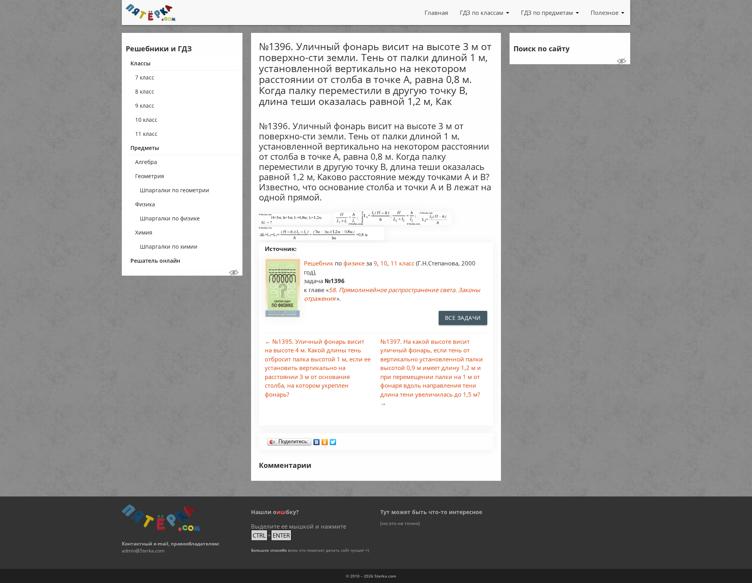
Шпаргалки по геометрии (174, 190)
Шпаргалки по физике (170, 218)
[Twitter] (333, 440)
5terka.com (385, 576)
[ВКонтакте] (317, 440)
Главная (436, 12)
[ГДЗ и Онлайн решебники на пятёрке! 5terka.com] (150, 12)
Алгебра (146, 162)
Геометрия (149, 176)
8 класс (144, 91)
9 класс (144, 105)
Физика (145, 204)
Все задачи (463, 317)
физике (354, 263)
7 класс (144, 77)
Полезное (604, 12)
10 (383, 263)
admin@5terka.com (143, 550)
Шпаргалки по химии (168, 246)
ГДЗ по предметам (547, 12)
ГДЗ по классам (481, 12)
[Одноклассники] (325, 440)
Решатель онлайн (155, 260)
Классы (140, 63)
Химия (143, 232)
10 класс (146, 119)
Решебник (319, 263)
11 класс (146, 133)
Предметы (144, 148)
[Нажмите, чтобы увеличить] (296, 222)
